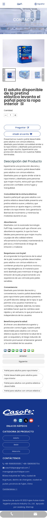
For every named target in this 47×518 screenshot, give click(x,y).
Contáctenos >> (10, 489)
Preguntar (20, 127)
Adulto (16, 438)
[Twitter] (26, 420)
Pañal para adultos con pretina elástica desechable (22, 384)
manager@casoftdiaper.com (16, 471)
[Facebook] (15, 420)
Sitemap (30, 507)
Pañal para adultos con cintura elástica (22, 390)
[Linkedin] (20, 420)
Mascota (16, 451)
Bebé (16, 444)
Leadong (21, 507)
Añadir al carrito (21, 134)
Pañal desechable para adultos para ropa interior (20, 377)
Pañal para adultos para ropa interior (21, 370)
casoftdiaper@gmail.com (16, 467)
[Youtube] (31, 420)
